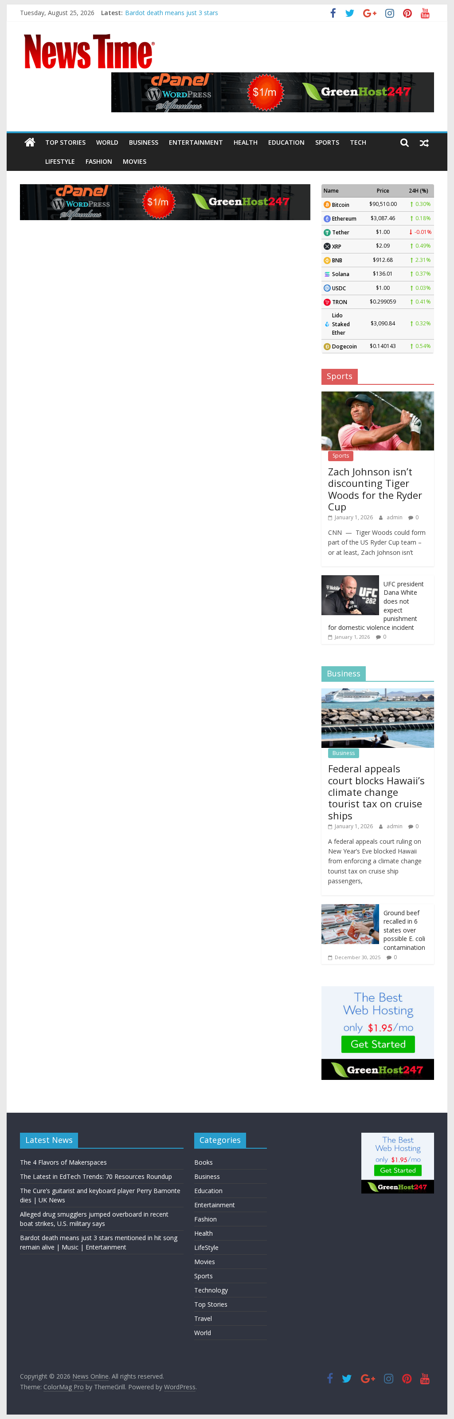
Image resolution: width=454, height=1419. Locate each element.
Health (246, 142)
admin (395, 517)
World (107, 142)
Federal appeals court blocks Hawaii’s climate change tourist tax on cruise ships (376, 792)
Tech (358, 142)
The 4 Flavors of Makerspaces (63, 1162)
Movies (134, 161)
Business (143, 142)
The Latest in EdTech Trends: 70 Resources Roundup (96, 1176)
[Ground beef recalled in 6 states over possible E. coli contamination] (350, 909)
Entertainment (196, 142)
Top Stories (65, 142)
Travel (203, 1318)
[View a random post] (424, 142)
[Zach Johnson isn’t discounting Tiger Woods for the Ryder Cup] (377, 396)
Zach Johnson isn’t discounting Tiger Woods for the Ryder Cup (375, 489)
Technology (211, 1290)
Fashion (99, 161)
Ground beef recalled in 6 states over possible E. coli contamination (404, 930)
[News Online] (30, 142)
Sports (327, 142)
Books (203, 1162)
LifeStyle (60, 161)
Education (286, 142)
